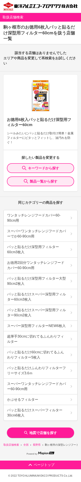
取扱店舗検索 (11, 444)
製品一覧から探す (43, 181)
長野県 (37, 444)
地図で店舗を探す (43, 433)
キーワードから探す (43, 168)
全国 (26, 444)
